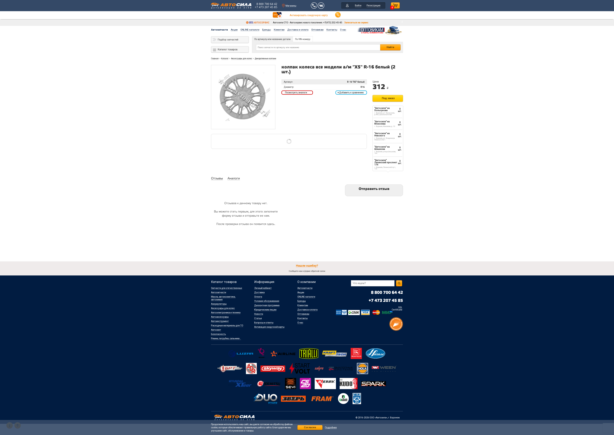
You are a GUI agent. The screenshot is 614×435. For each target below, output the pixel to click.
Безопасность (218, 334)
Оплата (258, 296)
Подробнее (331, 427)
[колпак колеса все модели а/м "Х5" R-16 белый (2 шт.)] (243, 97)
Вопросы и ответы (263, 322)
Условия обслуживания (266, 301)
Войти (358, 5)
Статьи (258, 318)
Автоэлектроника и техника (225, 312)
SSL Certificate (397, 308)
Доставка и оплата (297, 29)
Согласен (310, 427)
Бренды (266, 29)
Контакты (331, 29)
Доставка (259, 292)
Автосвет (216, 330)
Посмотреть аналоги (296, 92)
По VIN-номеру (302, 39)
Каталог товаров (228, 49)
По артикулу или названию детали (272, 39)
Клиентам (279, 29)
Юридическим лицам (265, 309)
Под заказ (388, 98)
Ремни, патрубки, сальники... (226, 338)
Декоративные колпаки (265, 58)
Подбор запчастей (228, 39)
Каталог (224, 58)
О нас (343, 29)
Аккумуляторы (219, 304)
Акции (234, 29)
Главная (215, 58)
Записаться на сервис (356, 22)
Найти (390, 47)
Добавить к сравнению (351, 92)
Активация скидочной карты (269, 327)
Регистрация (373, 5)
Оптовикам (317, 29)
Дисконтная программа (266, 305)
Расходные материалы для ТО (227, 325)
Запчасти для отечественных (226, 288)
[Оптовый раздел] (380, 30)
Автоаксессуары (220, 317)
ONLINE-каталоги (249, 29)
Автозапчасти (219, 29)
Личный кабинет (263, 288)
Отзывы (217, 178)
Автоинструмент (220, 321)
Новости (258, 314)
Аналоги (234, 178)
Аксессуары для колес (241, 58)
